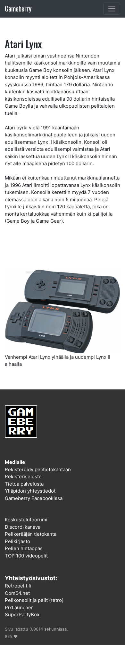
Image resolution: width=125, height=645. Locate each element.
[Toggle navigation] (111, 9)
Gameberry (18, 8)
